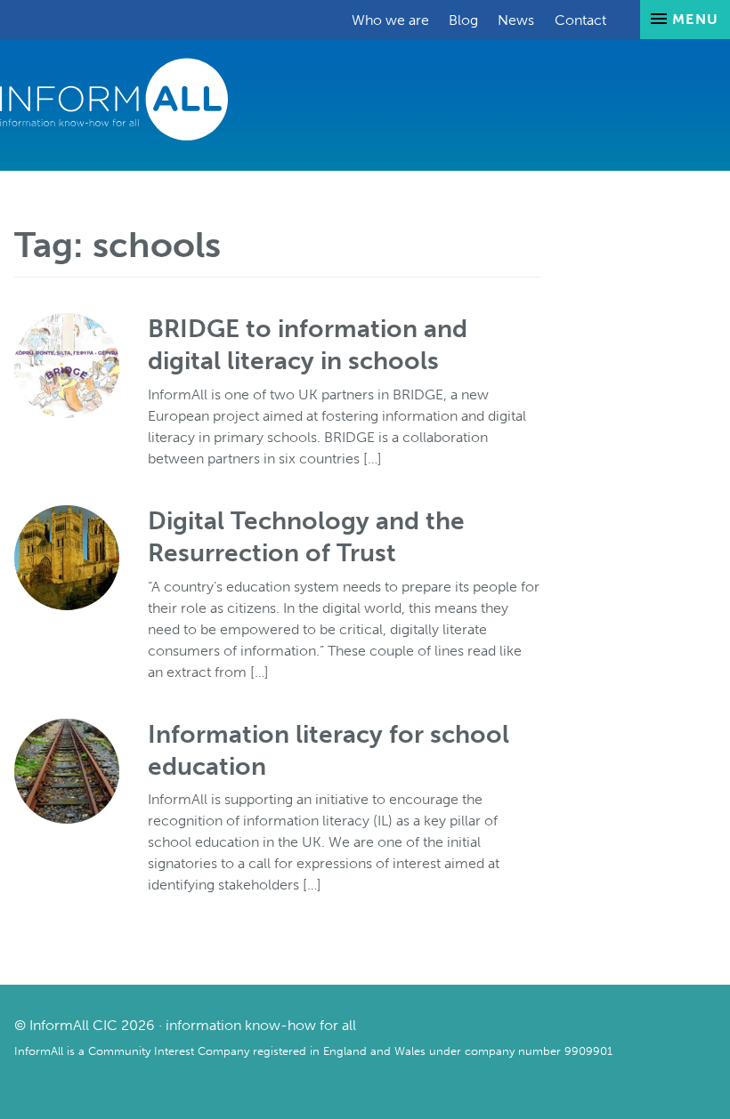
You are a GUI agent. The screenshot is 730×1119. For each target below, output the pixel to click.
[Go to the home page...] (114, 98)
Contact (580, 20)
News (516, 20)
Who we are (390, 20)
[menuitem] (390, 20)
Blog (463, 20)
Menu (693, 19)
